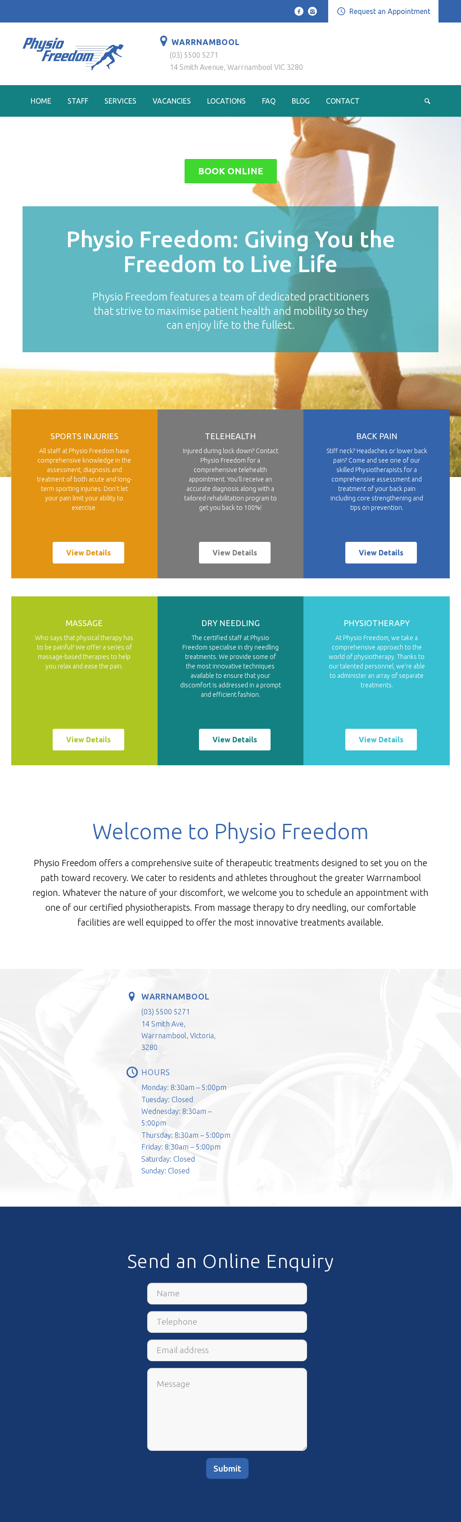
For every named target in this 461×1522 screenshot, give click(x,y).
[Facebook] (298, 11)
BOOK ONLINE (230, 171)
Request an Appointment (389, 11)
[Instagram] (312, 11)
